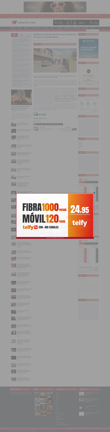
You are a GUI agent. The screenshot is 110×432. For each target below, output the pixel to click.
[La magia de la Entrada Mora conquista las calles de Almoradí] (13, 216)
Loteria (79, 147)
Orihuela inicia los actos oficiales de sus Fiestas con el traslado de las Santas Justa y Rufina (24, 318)
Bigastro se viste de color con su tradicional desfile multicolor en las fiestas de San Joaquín (24, 153)
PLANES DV (93, 28)
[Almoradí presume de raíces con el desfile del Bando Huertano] (13, 237)
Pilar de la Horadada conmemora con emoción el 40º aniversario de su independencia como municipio (24, 229)
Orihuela (12, 15)
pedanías (49, 124)
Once (79, 149)
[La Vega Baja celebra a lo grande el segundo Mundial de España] (13, 290)
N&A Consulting (32, 430)
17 (79, 289)
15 (94, 287)
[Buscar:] (92, 30)
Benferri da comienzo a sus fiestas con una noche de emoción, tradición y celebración (24, 192)
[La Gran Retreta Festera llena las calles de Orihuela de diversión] (13, 259)
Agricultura (67, 28)
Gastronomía (76, 28)
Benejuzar (23, 17)
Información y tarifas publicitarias (86, 428)
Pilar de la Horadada (15, 17)
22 (94, 289)
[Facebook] (94, 15)
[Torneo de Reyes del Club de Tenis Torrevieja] (81, 407)
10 (79, 287)
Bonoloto (80, 142)
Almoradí (25, 15)
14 (91, 287)
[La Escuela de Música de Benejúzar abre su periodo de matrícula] (81, 394)
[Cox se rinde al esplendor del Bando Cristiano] (13, 312)
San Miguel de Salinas (32, 17)
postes (60, 124)
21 (91, 289)
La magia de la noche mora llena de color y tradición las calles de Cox (24, 357)
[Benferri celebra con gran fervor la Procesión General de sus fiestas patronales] (13, 146)
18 (82, 289)
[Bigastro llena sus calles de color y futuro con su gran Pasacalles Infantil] (13, 170)
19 (85, 289)
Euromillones (81, 146)
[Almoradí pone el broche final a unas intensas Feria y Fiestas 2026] (13, 200)
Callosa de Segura (71, 15)
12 (85, 287)
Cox (65, 15)
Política (13, 28)
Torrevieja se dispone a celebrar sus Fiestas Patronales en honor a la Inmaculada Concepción (91, 399)
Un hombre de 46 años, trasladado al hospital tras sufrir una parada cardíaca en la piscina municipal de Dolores (21, 41)
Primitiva (80, 143)
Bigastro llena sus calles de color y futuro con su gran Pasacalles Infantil (24, 169)
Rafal (48, 15)
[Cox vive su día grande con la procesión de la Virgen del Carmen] (13, 326)
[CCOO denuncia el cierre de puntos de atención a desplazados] (81, 414)
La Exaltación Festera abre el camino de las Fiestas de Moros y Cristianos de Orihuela (24, 371)
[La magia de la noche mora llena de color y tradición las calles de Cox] (13, 358)
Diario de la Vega (44, 40)
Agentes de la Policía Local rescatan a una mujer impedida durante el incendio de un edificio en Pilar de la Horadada (21, 51)
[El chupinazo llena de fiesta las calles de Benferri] (13, 178)
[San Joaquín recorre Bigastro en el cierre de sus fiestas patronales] (13, 131)
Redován (42, 15)
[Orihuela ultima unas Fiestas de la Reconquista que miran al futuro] (13, 365)
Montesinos (59, 15)
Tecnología (85, 28)
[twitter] (99, 15)
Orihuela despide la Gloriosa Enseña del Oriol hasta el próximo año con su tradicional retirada (24, 296)
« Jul (79, 296)
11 (82, 287)
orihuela (39, 124)
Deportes (45, 28)
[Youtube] (97, 15)
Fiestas (52, 28)
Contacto (97, 428)
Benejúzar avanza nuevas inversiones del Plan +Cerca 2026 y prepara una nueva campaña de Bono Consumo (21, 65)
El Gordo (80, 144)
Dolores (53, 15)
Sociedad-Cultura (36, 28)
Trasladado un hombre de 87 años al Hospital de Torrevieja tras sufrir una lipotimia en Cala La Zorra (20, 56)
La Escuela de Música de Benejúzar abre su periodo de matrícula (92, 393)
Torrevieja (19, 15)
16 (97, 287)
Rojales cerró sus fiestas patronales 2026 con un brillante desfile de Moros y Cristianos (24, 379)
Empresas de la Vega (48, 17)
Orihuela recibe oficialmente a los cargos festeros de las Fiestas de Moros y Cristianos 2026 (24, 349)
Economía (26, 28)
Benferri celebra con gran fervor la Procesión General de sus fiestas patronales (24, 146)
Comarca (40, 17)
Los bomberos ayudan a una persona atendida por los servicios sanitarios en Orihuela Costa (21, 46)
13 (88, 287)
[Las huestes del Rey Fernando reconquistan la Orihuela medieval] (13, 252)
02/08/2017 (37, 40)
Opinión (59, 28)
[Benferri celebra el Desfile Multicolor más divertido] (13, 124)
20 (88, 289)
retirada (55, 124)
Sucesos (19, 28)
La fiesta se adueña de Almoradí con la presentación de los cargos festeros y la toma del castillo (24, 221)
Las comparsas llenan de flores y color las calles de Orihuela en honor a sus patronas (24, 282)
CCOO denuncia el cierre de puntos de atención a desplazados (92, 413)
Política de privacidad (72, 428)
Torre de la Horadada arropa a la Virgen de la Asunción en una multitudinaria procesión (20, 108)
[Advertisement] (43, 96)
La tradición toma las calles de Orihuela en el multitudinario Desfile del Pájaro (23, 304)
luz (43, 124)
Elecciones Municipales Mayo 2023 (61, 17)
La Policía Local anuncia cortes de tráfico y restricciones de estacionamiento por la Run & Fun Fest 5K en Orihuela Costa (21, 70)
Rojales (36, 15)
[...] (14, 119)
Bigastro (31, 15)
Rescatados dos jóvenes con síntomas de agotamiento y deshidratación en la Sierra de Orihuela (21, 60)
